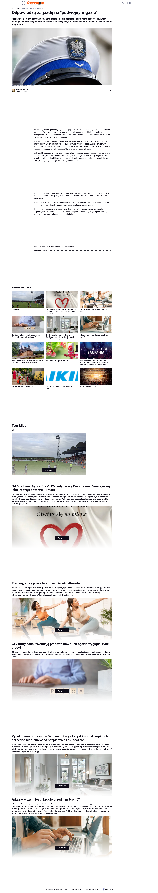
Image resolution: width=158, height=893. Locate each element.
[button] (128, 3)
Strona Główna (53, 3)
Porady (102, 3)
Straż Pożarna (75, 3)
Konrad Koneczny (22, 89)
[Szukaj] (123, 3)
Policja (64, 3)
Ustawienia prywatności (93, 889)
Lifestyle (111, 3)
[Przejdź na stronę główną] (23, 4)
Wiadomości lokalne (90, 3)
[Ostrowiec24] (37, 3)
